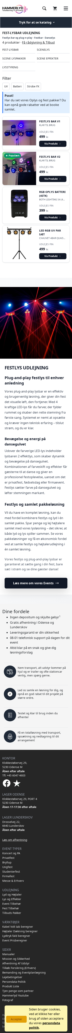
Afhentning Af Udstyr (16, 963)
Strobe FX (33, 86)
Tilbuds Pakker (11, 913)
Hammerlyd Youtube (15, 995)
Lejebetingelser (12, 977)
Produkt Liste (10, 986)
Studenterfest (11, 871)
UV (6, 86)
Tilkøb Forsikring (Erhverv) (19, 968)
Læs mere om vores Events (33, 583)
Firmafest (8, 876)
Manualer (8, 954)
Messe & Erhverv (13, 881)
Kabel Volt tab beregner (17, 926)
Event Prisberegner (14, 940)
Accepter (16, 1019)
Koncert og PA (11, 853)
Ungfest (7, 867)
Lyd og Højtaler (12, 894)
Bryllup (7, 862)
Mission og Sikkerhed (16, 959)
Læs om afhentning (14, 840)
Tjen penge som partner (18, 991)
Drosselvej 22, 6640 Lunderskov (13, 823)
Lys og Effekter (11, 899)
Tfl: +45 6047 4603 (13, 775)
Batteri (17, 86)
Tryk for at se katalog (35, 22)
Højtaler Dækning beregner (20, 931)
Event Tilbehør (11, 903)
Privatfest (8, 858)
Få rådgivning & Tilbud (38, 42)
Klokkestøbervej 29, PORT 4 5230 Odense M (19, 801)
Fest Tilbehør (10, 908)
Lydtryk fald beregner (16, 936)
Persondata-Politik (14, 981)
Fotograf (7, 1000)
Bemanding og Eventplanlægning (24, 972)
